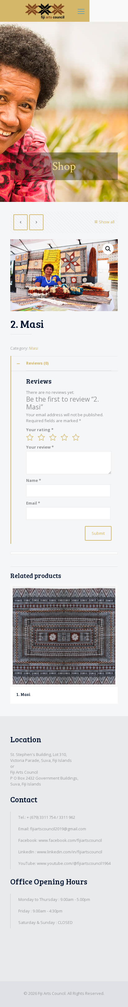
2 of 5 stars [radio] (41, 437)
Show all (107, 222)
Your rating (39, 429)
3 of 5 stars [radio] (53, 437)
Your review (40, 447)
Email (33, 503)
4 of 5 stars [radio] (64, 437)
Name (33, 480)
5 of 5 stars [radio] (76, 437)
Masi (33, 348)
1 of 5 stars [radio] (30, 437)
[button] (108, 248)
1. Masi (23, 694)
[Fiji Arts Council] (45, 11)
